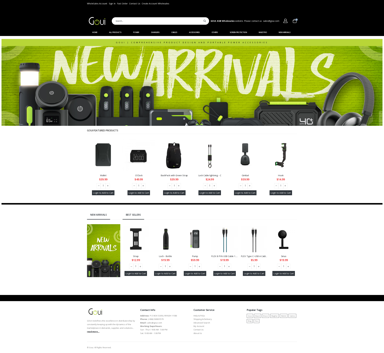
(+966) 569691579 (156, 319)
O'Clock (138, 175)
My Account (199, 326)
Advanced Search (202, 322)
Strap (135, 256)
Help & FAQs (199, 315)
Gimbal (245, 175)
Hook (280, 175)
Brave (265, 316)
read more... (93, 331)
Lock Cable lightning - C (209, 175)
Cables (292, 316)
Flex (256, 321)
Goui (250, 316)
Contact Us (134, 3)
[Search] (205, 21)
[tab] (98, 215)
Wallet (103, 175)
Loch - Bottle (165, 256)
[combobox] (160, 21)
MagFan (274, 316)
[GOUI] (97, 21)
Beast (257, 316)
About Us (198, 333)
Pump (195, 256)
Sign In (112, 3)
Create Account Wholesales (155, 3)
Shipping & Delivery (203, 319)
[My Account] (285, 21)
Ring (250, 321)
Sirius (283, 256)
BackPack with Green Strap (174, 175)
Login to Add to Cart (103, 192)
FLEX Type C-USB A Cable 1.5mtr (254, 256)
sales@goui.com (271, 20)
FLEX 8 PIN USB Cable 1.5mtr (224, 256)
